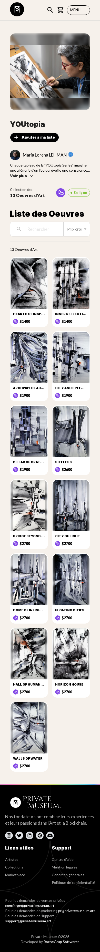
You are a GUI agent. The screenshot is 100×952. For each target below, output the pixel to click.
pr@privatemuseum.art (76, 910)
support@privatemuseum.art (28, 921)
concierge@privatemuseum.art (29, 905)
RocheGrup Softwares (61, 941)
